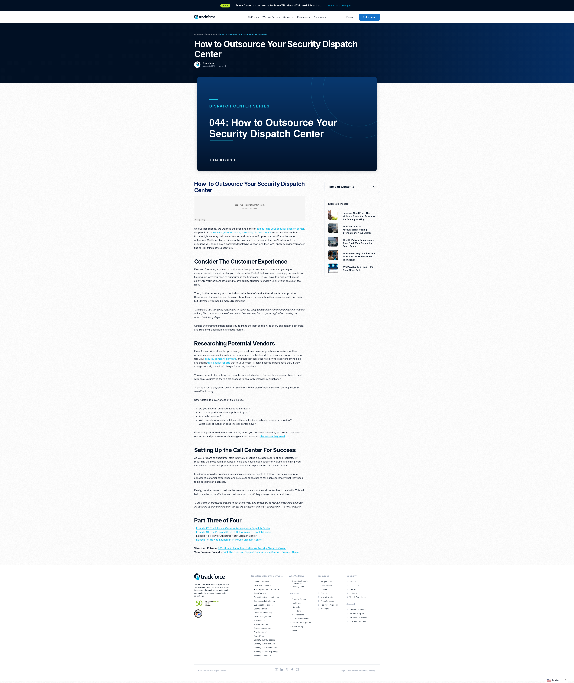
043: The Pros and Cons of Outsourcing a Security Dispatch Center (261, 552)
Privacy (355, 671)
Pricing (350, 17)
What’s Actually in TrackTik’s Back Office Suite (358, 268)
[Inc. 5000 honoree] (207, 603)
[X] (287, 669)
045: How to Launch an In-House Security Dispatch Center (252, 548)
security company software (220, 358)
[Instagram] (297, 669)
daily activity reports (218, 362)
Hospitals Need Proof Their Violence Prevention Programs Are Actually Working (359, 216)
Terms (349, 671)
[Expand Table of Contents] (374, 187)
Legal (343, 671)
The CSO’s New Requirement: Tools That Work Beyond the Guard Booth (358, 243)
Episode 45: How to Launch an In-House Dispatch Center (229, 539)
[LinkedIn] (281, 669)
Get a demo (369, 17)
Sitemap (372, 671)
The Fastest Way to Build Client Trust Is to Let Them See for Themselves (359, 256)
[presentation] (333, 215)
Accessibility (363, 671)
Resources (199, 34)
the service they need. (272, 436)
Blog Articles (212, 34)
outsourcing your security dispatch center (280, 228)
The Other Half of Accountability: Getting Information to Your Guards (357, 229)
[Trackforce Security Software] (209, 577)
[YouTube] (276, 669)
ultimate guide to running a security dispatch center (242, 232)
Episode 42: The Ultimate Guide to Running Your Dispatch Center (233, 528)
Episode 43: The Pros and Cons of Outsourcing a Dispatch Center (233, 532)
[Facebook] (292, 669)
